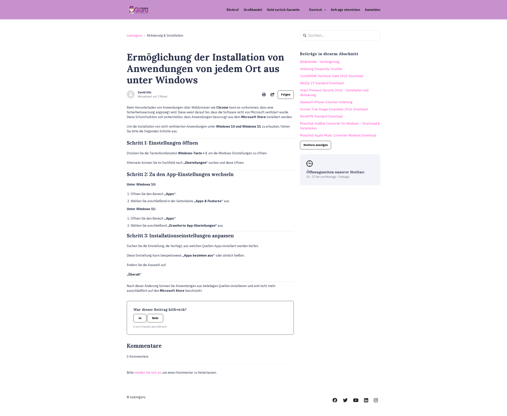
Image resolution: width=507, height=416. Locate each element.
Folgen (285, 94)
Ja (139, 318)
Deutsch (316, 10)
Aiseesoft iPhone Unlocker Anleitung (326, 102)
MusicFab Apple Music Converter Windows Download (338, 135)
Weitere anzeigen (315, 145)
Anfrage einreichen (345, 10)
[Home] (138, 10)
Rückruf (233, 10)
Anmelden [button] (372, 10)
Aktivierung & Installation (165, 35)
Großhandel (253, 10)
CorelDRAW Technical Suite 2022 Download (331, 76)
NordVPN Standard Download (321, 116)
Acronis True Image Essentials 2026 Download (334, 109)
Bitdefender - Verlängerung (319, 62)
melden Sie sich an (147, 372)
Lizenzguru (134, 35)
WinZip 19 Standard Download (322, 83)
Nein (155, 318)
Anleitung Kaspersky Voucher (321, 69)
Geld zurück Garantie (283, 10)
